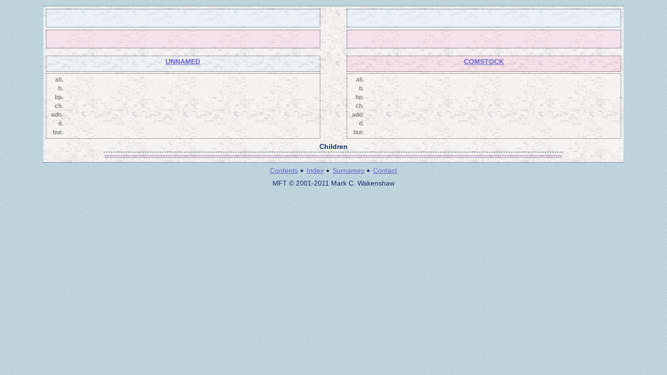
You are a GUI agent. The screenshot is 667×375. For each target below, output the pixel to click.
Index (315, 170)
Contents (284, 170)
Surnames (348, 170)
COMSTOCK (484, 61)
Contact (385, 170)
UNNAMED (183, 61)
